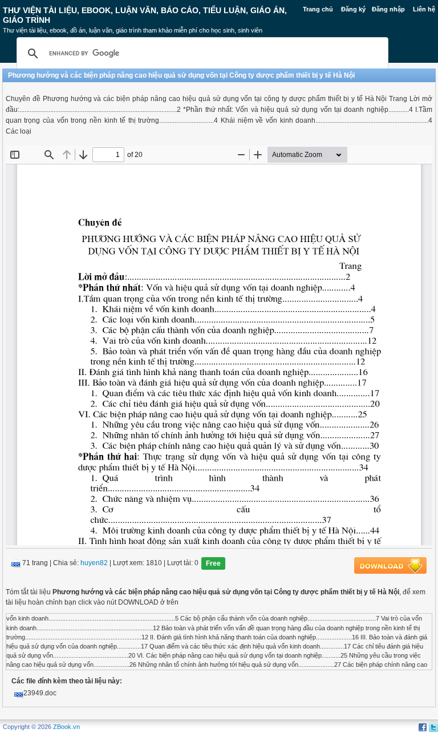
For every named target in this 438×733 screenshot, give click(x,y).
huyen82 (94, 563)
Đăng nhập (388, 9)
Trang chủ (318, 9)
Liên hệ (424, 9)
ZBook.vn (66, 726)
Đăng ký (353, 9)
